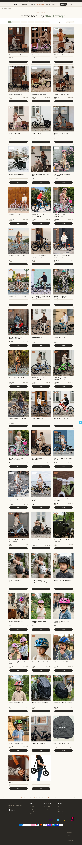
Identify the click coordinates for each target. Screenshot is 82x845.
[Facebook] (9, 810)
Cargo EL (31, 809)
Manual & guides (47, 808)
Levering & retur (47, 806)
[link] (18, 46)
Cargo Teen (32, 808)
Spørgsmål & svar (47, 809)
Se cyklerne (63, 4)
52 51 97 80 (13, 805)
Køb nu (18, 61)
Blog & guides (60, 811)
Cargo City (32, 811)
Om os (59, 806)
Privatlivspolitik (69, 832)
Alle (9, 22)
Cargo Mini (32, 806)
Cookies (68, 835)
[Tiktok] (14, 810)
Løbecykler (48, 4)
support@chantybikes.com (12, 807)
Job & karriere (60, 813)
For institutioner (61, 814)
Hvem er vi (60, 809)
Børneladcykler (25, 4)
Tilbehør (53, 4)
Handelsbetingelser (70, 829)
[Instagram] (12, 810)
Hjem (2, 8)
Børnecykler (33, 4)
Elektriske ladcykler (40, 4)
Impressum (69, 837)
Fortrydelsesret (70, 840)
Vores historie (60, 808)
